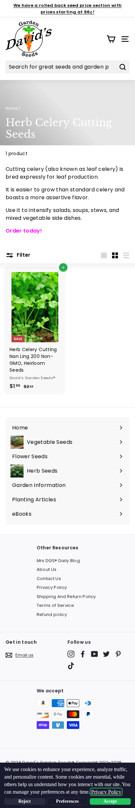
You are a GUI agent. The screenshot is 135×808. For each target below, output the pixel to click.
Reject (24, 801)
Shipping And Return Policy (66, 596)
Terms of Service (55, 605)
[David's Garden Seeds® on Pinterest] (118, 654)
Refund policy (52, 614)
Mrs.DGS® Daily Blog (58, 561)
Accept (110, 801)
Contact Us (49, 578)
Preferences (67, 801)
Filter (22, 254)
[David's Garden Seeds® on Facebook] (82, 654)
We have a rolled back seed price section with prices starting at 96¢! (67, 8)
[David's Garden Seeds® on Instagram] (71, 654)
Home (11, 108)
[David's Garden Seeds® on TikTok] (71, 665)
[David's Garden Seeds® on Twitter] (106, 654)
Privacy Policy (52, 587)
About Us (47, 569)
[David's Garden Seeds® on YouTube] (94, 654)
